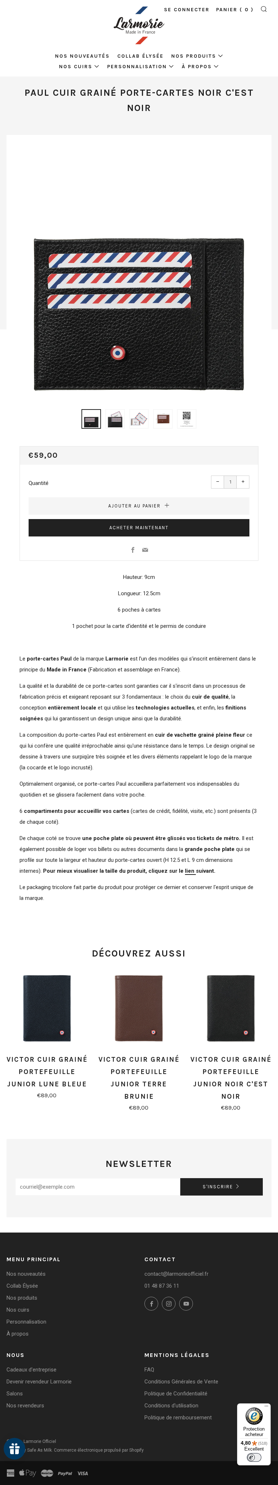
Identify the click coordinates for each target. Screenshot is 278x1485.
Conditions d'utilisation (171, 1405)
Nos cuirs (75, 66)
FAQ (149, 1369)
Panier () (235, 10)
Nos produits (193, 56)
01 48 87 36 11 (161, 1286)
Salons (15, 1393)
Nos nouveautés (82, 56)
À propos (197, 66)
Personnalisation (137, 66)
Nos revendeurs (25, 1405)
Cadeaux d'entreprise (31, 1369)
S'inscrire (218, 1186)
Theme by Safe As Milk (29, 1450)
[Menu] (266, 1407)
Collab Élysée (140, 56)
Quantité (39, 483)
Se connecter (187, 10)
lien (190, 871)
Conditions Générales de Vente (181, 1381)
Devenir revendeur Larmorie (39, 1381)
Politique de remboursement (178, 1417)
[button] (91, 419)
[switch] (254, 1457)
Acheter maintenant (139, 527)
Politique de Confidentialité (175, 1393)
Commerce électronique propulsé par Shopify (99, 1450)
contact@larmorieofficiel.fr (176, 1274)
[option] (139, 267)
